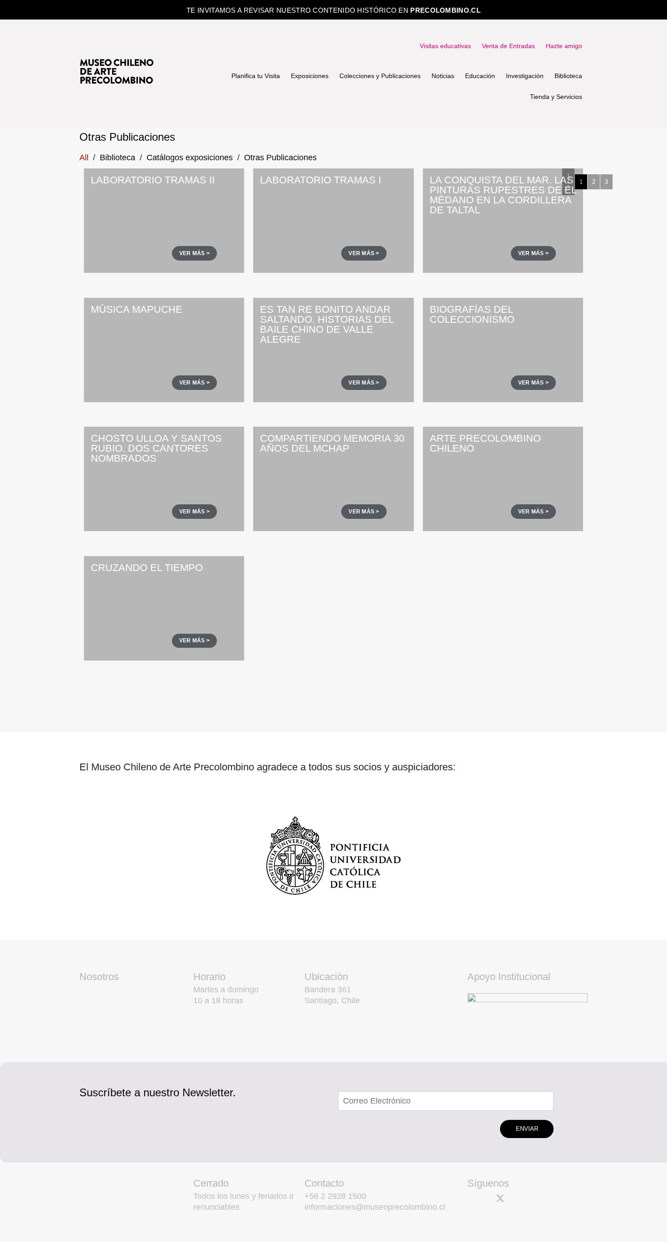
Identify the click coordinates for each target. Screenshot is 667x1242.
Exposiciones (310, 75)
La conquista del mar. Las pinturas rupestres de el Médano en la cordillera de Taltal (503, 195)
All (83, 157)
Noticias (443, 75)
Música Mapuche (136, 309)
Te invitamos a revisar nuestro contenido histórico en (333, 10)
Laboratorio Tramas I (320, 180)
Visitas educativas (445, 45)
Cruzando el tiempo (147, 567)
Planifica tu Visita (255, 75)
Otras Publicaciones (280, 157)
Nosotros (99, 976)
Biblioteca (568, 75)
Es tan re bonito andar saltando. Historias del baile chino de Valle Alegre (326, 324)
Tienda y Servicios (556, 96)
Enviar (527, 1128)
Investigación (525, 75)
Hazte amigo (564, 45)
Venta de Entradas (508, 45)
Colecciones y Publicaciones (380, 75)
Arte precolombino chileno (485, 443)
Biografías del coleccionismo (472, 314)
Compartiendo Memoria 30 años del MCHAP (332, 443)
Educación (480, 75)
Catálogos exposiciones (190, 157)
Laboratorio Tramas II (153, 180)
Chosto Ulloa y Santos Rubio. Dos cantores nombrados (156, 448)
